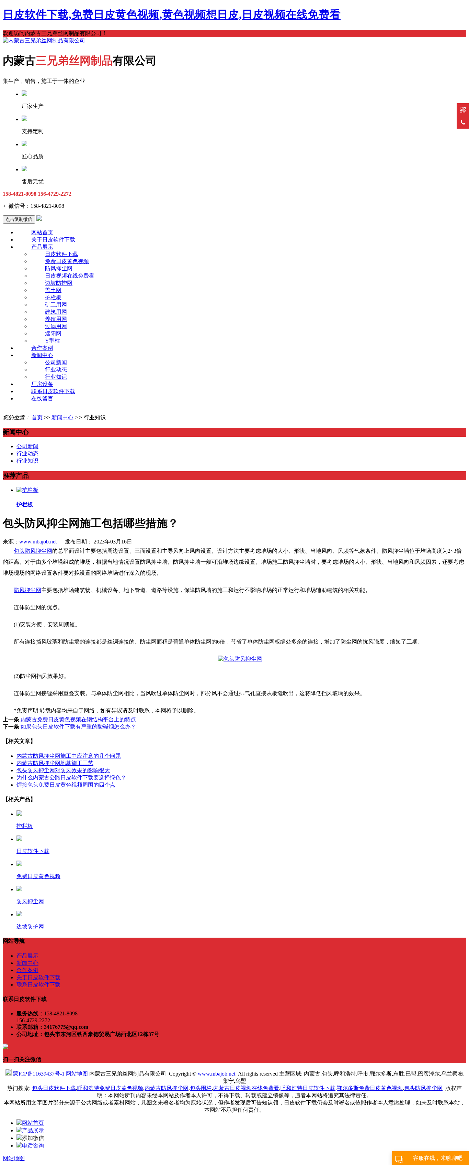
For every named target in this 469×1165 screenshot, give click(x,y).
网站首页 (42, 232)
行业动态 (56, 370)
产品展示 (42, 247)
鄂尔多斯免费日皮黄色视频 (370, 1088)
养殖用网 (56, 319)
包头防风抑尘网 (33, 551)
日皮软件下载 (61, 254)
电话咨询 (33, 1145)
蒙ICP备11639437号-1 (39, 1074)
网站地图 (77, 1074)
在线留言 (42, 398)
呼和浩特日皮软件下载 (308, 1088)
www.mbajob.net (38, 541)
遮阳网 (53, 333)
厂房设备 (42, 384)
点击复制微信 (18, 219)
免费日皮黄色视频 (67, 261)
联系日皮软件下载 (53, 391)
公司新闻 (56, 362)
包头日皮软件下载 (54, 1088)
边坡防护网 (58, 283)
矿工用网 (56, 305)
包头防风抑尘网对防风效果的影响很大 (63, 770)
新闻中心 (42, 355)
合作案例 (42, 348)
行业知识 (56, 377)
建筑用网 (56, 312)
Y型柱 (52, 341)
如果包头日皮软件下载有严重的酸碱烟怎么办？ (77, 727)
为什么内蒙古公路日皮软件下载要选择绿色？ (71, 777)
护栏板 (53, 297)
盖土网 (53, 290)
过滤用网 (56, 326)
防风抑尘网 (58, 268)
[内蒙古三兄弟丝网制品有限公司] (44, 40)
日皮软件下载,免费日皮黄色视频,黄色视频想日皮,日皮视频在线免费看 (172, 14)
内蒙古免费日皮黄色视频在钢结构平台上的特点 (77, 719)
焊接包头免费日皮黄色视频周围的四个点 (65, 785)
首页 (37, 417)
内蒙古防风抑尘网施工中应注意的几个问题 (68, 756)
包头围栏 (201, 1088)
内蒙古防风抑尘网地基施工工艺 (54, 763)
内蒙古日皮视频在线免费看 (246, 1088)
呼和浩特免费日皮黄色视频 (110, 1088)
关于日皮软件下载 (53, 239)
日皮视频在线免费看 (69, 276)
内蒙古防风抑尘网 (166, 1088)
